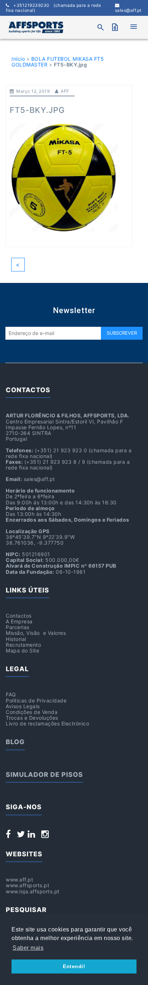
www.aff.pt (19, 879)
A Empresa (19, 621)
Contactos (19, 616)
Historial (16, 639)
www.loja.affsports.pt (33, 891)
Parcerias (17, 627)
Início (18, 59)
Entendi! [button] (74, 966)
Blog (15, 742)
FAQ (11, 694)
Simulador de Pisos (44, 774)
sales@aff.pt (128, 10)
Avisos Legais (23, 706)
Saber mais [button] (28, 948)
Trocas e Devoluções (32, 718)
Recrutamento (23, 645)
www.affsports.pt (27, 885)
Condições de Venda (31, 712)
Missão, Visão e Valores (36, 633)
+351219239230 (53, 8)
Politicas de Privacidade (36, 700)
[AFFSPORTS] (36, 27)
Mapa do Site (22, 650)
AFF (65, 91)
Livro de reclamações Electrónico (47, 723)
